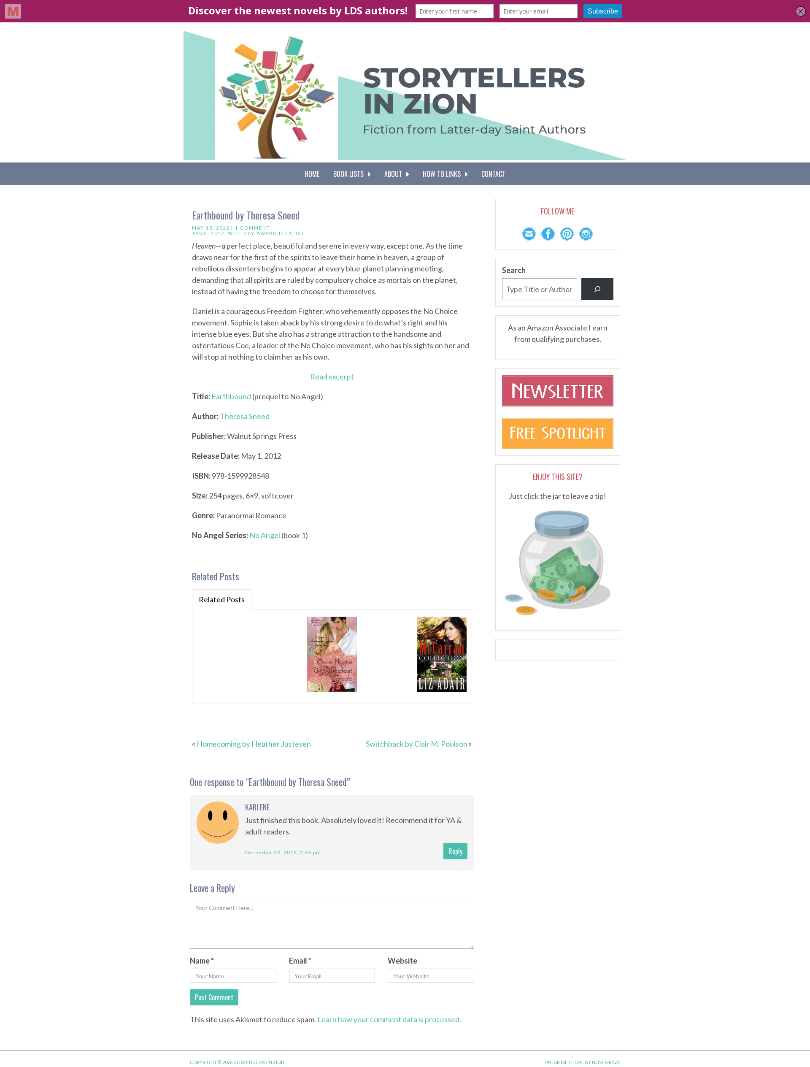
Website (402, 960)
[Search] (597, 289)
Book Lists (350, 174)
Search (514, 270)
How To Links (443, 174)
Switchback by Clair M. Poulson (416, 743)
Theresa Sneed (245, 416)
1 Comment (252, 227)
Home (312, 174)
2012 (217, 233)
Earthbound (231, 396)
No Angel (264, 535)
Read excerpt (332, 376)
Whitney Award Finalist (266, 233)
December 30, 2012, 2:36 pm (283, 852)
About (394, 174)
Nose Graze (606, 1062)
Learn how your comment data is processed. (389, 1019)
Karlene (257, 807)
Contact (493, 174)
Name (202, 960)
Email (300, 960)
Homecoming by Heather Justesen (254, 743)
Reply (455, 851)
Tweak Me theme (564, 1062)
